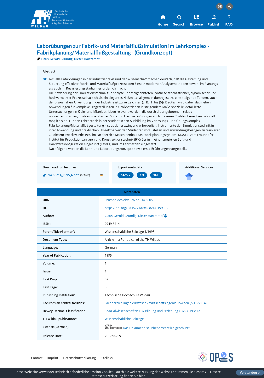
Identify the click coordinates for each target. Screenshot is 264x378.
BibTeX (125, 175)
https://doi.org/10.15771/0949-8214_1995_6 (136, 208)
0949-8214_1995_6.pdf (63, 175)
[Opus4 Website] (221, 360)
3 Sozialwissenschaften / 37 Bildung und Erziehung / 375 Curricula (152, 311)
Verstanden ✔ (250, 372)
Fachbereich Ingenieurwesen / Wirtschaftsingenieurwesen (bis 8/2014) (156, 303)
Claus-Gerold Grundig (56, 59)
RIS (142, 175)
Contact (37, 358)
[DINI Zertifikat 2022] (203, 360)
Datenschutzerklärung (79, 358)
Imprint (52, 358)
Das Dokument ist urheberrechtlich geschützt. (156, 328)
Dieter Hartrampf (87, 59)
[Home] (60, 22)
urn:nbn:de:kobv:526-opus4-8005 (129, 200)
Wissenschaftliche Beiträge (124, 319)
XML (156, 175)
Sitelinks (107, 358)
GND (166, 216)
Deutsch (219, 6)
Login (229, 6)
